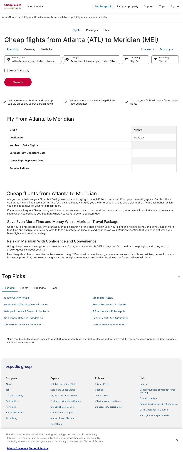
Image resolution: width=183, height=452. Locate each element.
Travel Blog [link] (56, 424)
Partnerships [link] (12, 401)
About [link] (9, 384)
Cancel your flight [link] (148, 398)
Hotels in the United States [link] (63, 384)
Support (149, 6)
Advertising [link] (11, 418)
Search (18, 82)
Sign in (175, 6)
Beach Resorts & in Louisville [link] (109, 304)
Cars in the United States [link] (62, 389)
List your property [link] (14, 395)
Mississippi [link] (67, 17)
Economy (165, 49)
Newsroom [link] (11, 406)
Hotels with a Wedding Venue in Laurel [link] (26, 304)
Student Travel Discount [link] (62, 418)
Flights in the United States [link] (63, 395)
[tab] (76, 30)
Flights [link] (27, 17)
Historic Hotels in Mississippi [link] (109, 324)
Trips (162, 6)
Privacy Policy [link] (102, 384)
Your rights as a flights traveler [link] (155, 415)
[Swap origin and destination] (63, 59)
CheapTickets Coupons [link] (62, 412)
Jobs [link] (8, 389)
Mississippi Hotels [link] (103, 297)
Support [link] (144, 384)
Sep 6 (163, 61)
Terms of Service (38, 448)
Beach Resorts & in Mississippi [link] (110, 317)
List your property (127, 6)
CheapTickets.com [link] (11, 17)
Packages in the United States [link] (65, 401)
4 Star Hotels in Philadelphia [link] (109, 311)
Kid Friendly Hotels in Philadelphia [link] (23, 317)
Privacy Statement (17, 448)
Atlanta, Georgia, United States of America (36, 61)
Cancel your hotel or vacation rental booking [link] (157, 391)
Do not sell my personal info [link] (109, 406)
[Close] (177, 440)
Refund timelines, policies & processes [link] (159, 404)
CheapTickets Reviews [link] (62, 406)
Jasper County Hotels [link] (16, 297)
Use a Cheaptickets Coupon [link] (154, 409)
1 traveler (146, 49)
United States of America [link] (46, 17)
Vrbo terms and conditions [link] (108, 401)
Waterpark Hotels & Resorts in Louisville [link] (27, 311)
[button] (91, 276)
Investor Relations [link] (15, 412)
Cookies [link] (99, 389)
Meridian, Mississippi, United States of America (95, 61)
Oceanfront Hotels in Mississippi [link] (22, 324)
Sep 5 (134, 61)
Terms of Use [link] (101, 395)
